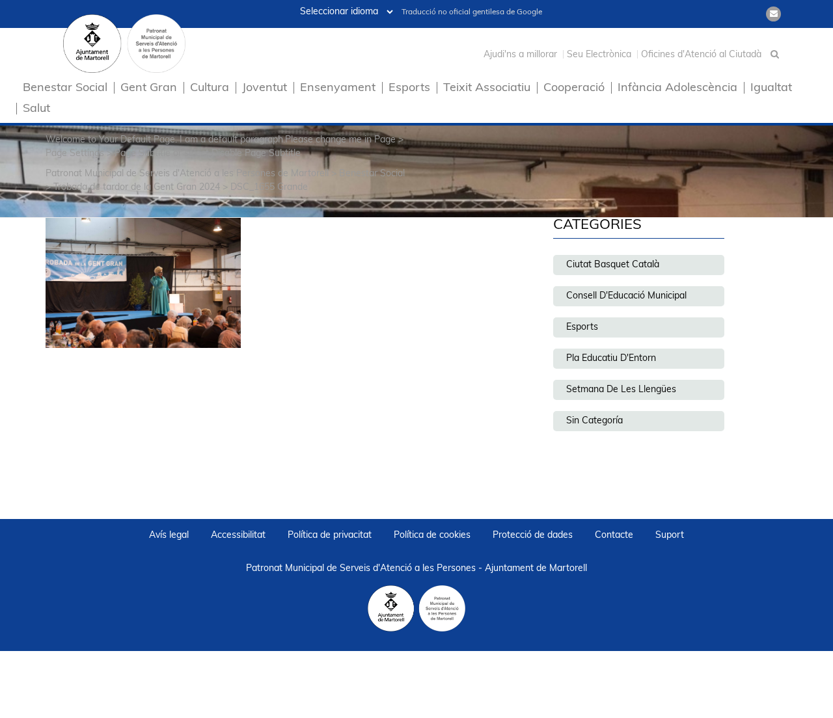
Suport (669, 535)
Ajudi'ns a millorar (520, 55)
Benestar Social (65, 88)
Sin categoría (594, 421)
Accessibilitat (238, 535)
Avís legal (169, 535)
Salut (36, 109)
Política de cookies (432, 535)
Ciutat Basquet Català (612, 265)
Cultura (209, 88)
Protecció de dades (533, 535)
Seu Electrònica (599, 55)
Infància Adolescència (677, 88)
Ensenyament (338, 88)
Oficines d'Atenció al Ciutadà (701, 55)
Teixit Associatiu (486, 88)
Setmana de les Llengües (621, 390)
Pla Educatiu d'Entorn (611, 359)
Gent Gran (148, 88)
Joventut (264, 88)
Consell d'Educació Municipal (626, 296)
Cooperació (574, 88)
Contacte (614, 535)
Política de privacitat (330, 535)
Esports (409, 88)
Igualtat (771, 88)
